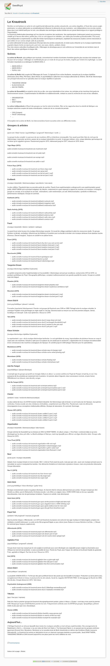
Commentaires (15, 643)
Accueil (15, 13)
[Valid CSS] (64, 661)
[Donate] (37, 661)
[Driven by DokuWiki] (73, 661)
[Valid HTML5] (55, 661)
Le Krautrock (35, 13)
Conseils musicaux (24, 13)
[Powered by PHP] (46, 661)
